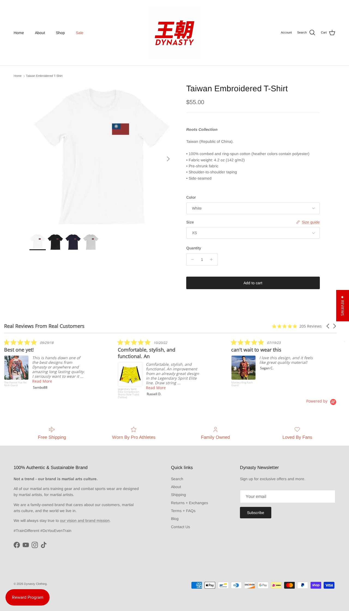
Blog (175, 518)
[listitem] (45, 365)
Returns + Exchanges (189, 503)
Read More (42, 381)
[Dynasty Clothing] (174, 32)
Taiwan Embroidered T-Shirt (44, 76)
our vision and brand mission (85, 520)
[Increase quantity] (213, 259)
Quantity (193, 248)
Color (191, 197)
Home (19, 33)
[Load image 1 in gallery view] (101, 156)
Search (177, 479)
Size (190, 222)
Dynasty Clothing (35, 583)
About (40, 33)
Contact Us (180, 527)
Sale (79, 33)
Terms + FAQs (183, 511)
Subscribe (255, 512)
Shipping (178, 494)
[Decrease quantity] (191, 259)
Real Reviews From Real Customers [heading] (44, 326)
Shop (60, 33)
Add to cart (252, 283)
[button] (328, 326)
